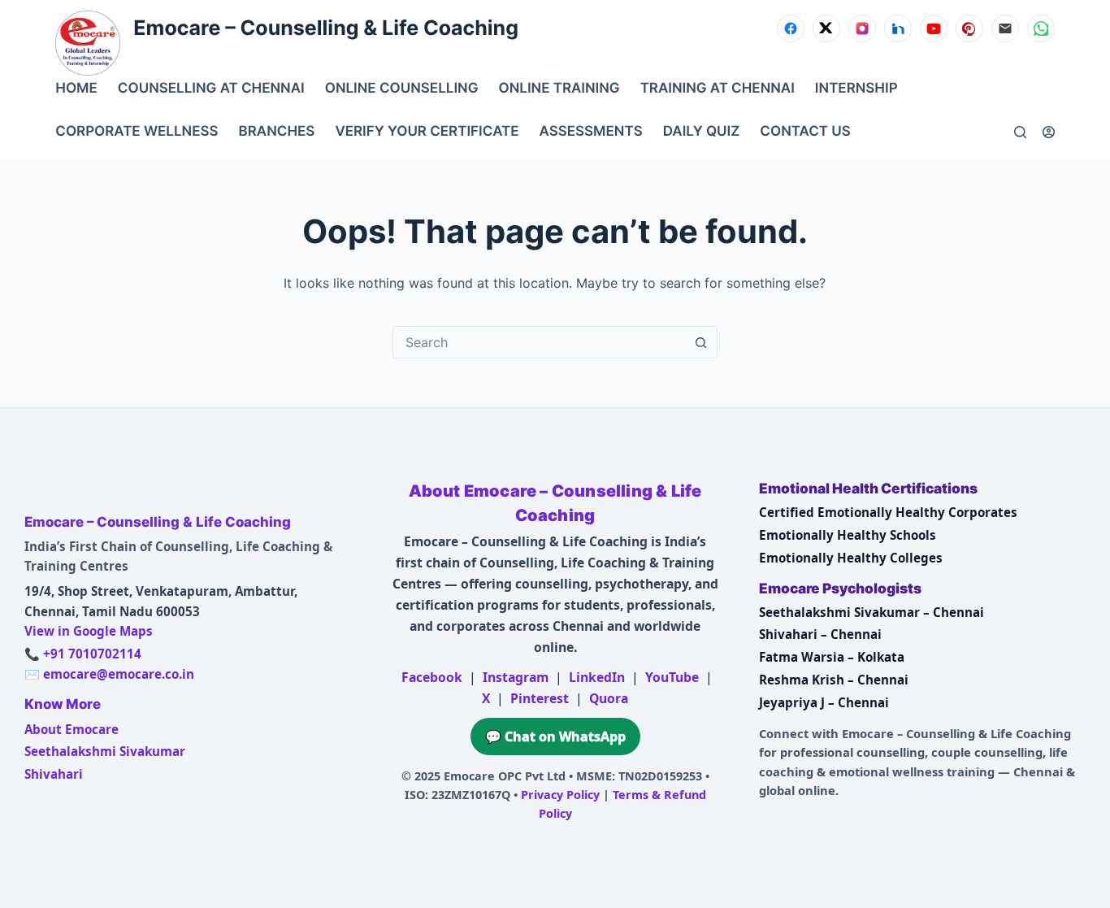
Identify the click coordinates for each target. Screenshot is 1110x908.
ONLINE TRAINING (559, 88)
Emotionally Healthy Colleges (851, 558)
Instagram (515, 677)
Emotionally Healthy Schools (847, 535)
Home (76, 88)
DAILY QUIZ (701, 132)
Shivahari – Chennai (820, 634)
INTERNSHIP (856, 88)
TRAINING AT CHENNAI (717, 88)
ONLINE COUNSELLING (402, 88)
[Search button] (701, 342)
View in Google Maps (88, 631)
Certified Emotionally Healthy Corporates (888, 512)
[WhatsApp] (1041, 28)
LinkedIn (597, 677)
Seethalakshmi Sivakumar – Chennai (871, 612)
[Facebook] (790, 28)
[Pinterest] (969, 28)
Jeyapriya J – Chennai (824, 702)
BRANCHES (277, 132)
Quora (608, 698)
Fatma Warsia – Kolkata (831, 657)
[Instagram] (862, 28)
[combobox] (539, 342)
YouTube (672, 677)
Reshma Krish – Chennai (833, 679)
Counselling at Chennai (211, 88)
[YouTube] (933, 28)
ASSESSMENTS (591, 132)
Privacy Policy (560, 794)
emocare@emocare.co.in (118, 674)
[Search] (1020, 132)
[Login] (1049, 132)
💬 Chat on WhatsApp (555, 736)
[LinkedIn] (898, 28)
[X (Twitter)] (826, 28)
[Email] (1005, 28)
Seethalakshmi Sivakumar (104, 751)
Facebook (431, 677)
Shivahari (53, 774)
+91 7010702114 (92, 653)
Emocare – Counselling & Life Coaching (325, 28)
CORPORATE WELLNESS (136, 132)
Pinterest (539, 698)
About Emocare (71, 729)
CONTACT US (805, 132)
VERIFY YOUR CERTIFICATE (426, 132)
